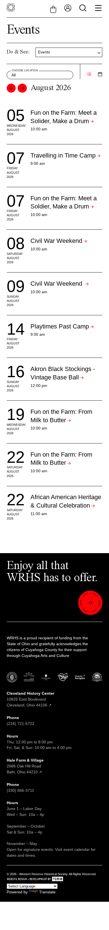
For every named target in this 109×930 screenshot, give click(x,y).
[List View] (89, 75)
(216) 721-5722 (20, 723)
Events (44, 52)
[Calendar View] (100, 75)
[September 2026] (22, 88)
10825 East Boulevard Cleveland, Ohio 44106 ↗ (30, 699)
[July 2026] (11, 88)
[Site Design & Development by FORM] (54, 879)
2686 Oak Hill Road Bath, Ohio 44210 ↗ (25, 766)
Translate (47, 892)
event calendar (76, 849)
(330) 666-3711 (20, 790)
